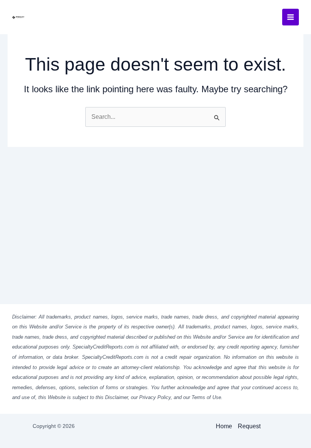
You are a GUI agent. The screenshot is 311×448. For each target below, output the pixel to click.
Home (224, 426)
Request (249, 426)
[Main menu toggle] (290, 17)
